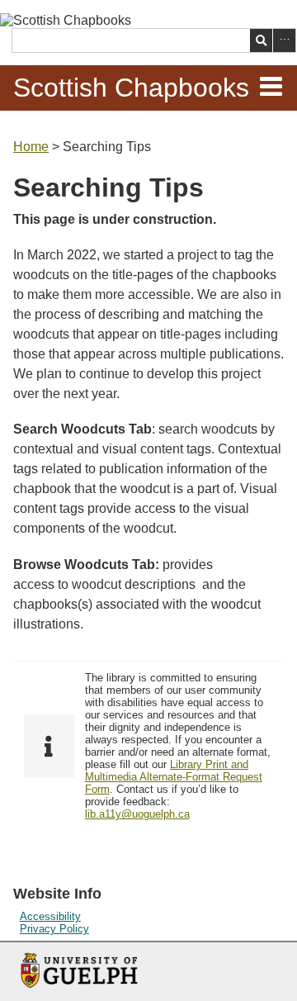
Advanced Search (284, 40)
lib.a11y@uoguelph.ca (137, 814)
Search (261, 40)
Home (31, 147)
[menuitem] (148, 916)
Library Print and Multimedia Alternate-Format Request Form (173, 776)
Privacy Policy (54, 929)
